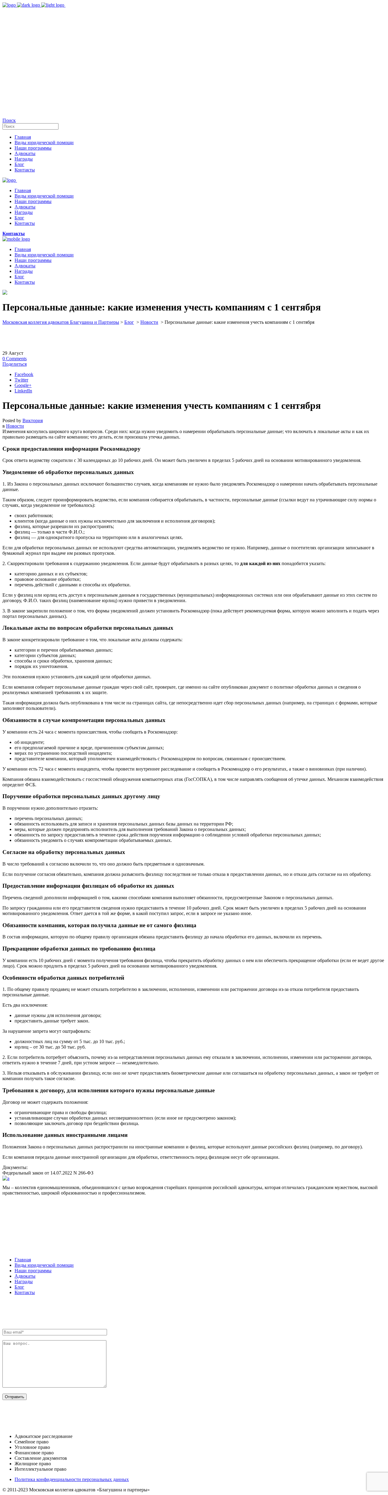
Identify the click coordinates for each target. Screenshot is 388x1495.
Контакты (25, 1292)
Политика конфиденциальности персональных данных (72, 1479)
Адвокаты (25, 1276)
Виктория (32, 420)
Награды (24, 1281)
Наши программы (33, 1270)
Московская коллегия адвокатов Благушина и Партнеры (60, 322)
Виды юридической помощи (44, 1265)
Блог (129, 322)
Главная (23, 1259)
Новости (149, 322)
